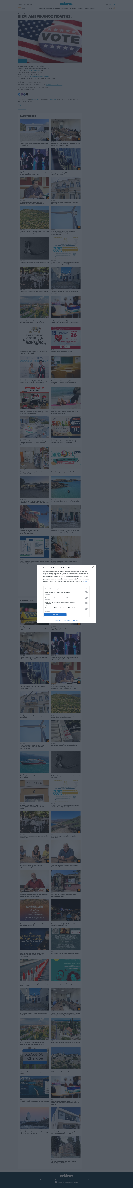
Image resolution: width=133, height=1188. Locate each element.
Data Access (66, 620)
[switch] (86, 592)
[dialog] (66, 594)
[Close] (93, 567)
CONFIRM (55, 614)
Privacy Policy (75, 620)
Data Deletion (57, 620)
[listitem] (66, 589)
